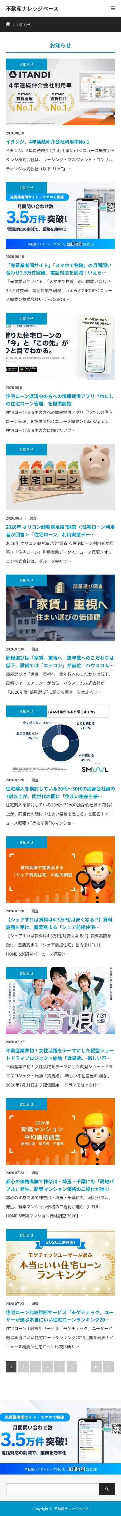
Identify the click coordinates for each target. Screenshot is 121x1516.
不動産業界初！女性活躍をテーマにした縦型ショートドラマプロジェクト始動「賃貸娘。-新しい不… (60, 1054)
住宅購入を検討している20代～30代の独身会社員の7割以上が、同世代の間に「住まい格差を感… (60, 792)
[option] (60, 1437)
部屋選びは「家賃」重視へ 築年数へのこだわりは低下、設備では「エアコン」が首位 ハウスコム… (60, 661)
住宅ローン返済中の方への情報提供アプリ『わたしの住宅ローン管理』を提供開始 (60, 399)
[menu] (113, 8)
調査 (32, 517)
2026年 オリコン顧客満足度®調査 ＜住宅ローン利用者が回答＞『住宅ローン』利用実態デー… (60, 530)
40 (96, 1366)
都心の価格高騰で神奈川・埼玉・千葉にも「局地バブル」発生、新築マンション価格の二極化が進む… (60, 1185)
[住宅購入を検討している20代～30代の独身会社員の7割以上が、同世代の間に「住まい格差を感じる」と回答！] (60, 738)
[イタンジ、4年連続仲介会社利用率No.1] (60, 92)
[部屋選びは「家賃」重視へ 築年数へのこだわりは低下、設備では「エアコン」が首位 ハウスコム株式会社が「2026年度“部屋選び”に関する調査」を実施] (60, 608)
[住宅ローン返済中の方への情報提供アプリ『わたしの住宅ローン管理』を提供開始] (60, 346)
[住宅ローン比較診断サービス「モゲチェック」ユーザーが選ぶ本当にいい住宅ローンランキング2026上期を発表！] (60, 1262)
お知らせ (26, 64)
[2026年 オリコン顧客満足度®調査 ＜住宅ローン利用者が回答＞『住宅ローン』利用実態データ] (60, 477)
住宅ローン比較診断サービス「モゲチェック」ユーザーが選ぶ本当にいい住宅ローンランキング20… (60, 1316)
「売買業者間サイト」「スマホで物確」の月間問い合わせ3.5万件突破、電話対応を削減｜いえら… (59, 269)
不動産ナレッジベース (32, 8)
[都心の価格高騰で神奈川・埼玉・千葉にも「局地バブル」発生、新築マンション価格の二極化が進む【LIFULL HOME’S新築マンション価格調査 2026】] (60, 1131)
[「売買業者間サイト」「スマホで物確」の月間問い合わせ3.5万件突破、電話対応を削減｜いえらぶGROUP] (60, 215)
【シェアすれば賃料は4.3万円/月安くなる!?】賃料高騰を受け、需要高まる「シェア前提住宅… (59, 923)
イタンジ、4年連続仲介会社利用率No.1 (47, 141)
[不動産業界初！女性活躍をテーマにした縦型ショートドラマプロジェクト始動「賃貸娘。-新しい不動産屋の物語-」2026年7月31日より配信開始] (60, 1000)
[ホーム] (8, 23)
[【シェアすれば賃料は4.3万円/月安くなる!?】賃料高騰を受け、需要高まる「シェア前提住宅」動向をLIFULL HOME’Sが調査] (60, 869)
